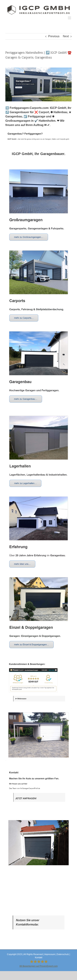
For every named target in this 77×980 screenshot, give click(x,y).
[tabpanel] (38, 518)
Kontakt (38, 957)
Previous (53, 36)
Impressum (49, 954)
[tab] (38, 153)
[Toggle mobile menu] (70, 18)
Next (66, 36)
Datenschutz (63, 954)
